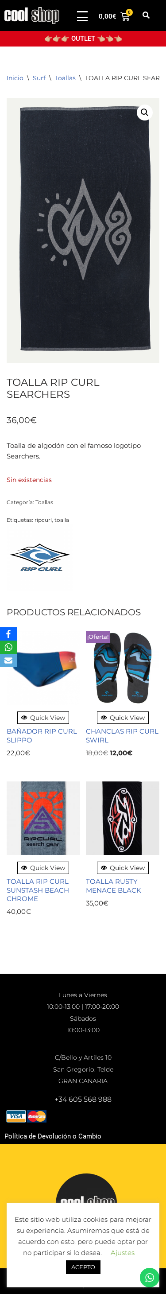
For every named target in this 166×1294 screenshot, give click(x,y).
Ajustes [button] (123, 1252)
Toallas (65, 78)
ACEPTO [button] (83, 1267)
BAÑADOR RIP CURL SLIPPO (42, 735)
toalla (61, 520)
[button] (146, 15)
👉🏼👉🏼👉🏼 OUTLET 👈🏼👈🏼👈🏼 (83, 39)
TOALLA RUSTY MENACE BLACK (113, 885)
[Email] (8, 660)
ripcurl (43, 520)
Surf (39, 78)
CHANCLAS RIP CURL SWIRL (122, 735)
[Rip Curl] (40, 559)
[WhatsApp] (8, 647)
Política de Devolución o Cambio (52, 1136)
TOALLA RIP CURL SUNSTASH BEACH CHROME (38, 890)
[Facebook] (8, 634)
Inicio (15, 78)
